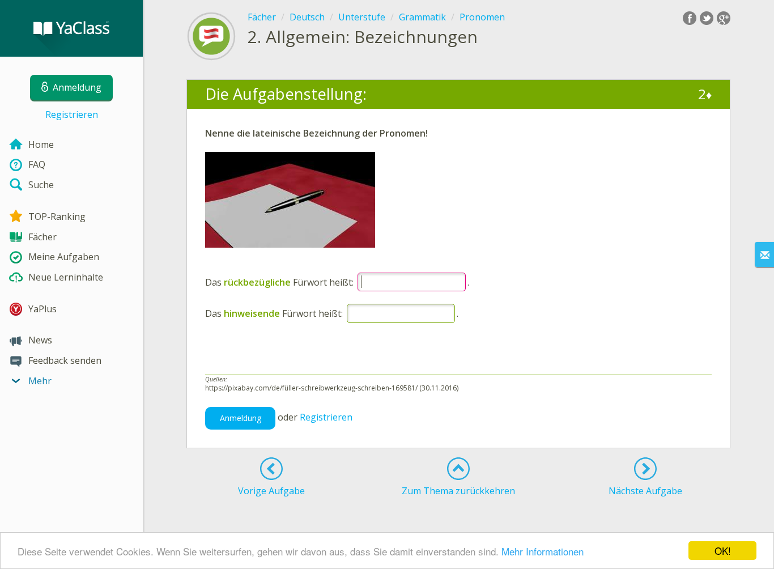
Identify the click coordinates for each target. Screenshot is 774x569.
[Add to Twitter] (706, 18)
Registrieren (71, 114)
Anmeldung (240, 418)
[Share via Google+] (723, 18)
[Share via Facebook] (689, 18)
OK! (723, 550)
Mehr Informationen (542, 551)
